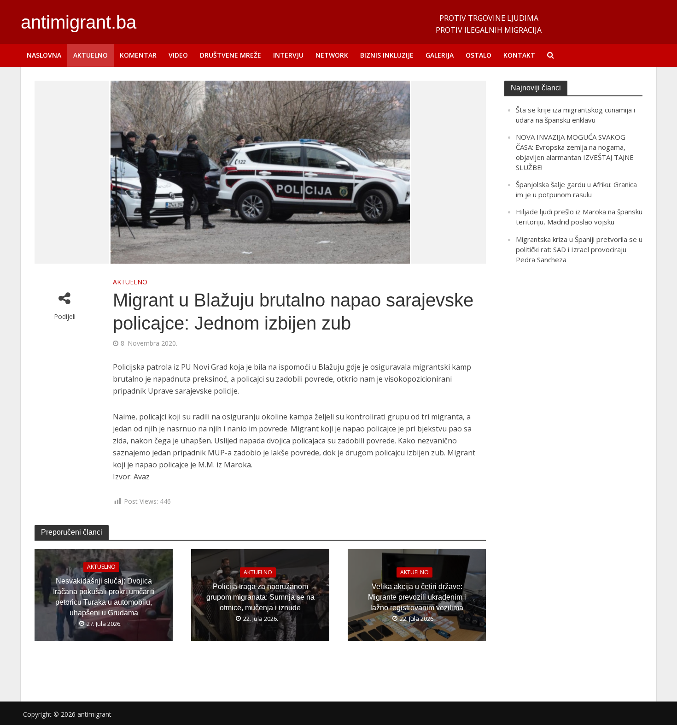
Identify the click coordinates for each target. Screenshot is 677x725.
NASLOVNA (44, 55)
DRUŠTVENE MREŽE (230, 55)
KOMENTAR (138, 55)
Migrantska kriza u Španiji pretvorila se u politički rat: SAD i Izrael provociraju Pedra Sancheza (579, 249)
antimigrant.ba (78, 22)
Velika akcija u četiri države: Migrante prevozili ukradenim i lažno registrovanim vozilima (417, 597)
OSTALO (478, 55)
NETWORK (331, 55)
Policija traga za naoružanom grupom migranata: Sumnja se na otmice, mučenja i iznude (260, 597)
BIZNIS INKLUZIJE (387, 55)
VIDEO (178, 55)
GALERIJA (440, 55)
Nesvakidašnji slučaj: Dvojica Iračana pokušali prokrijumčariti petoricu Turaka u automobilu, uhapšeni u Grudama (104, 597)
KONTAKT (519, 55)
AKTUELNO (90, 55)
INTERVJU (288, 55)
